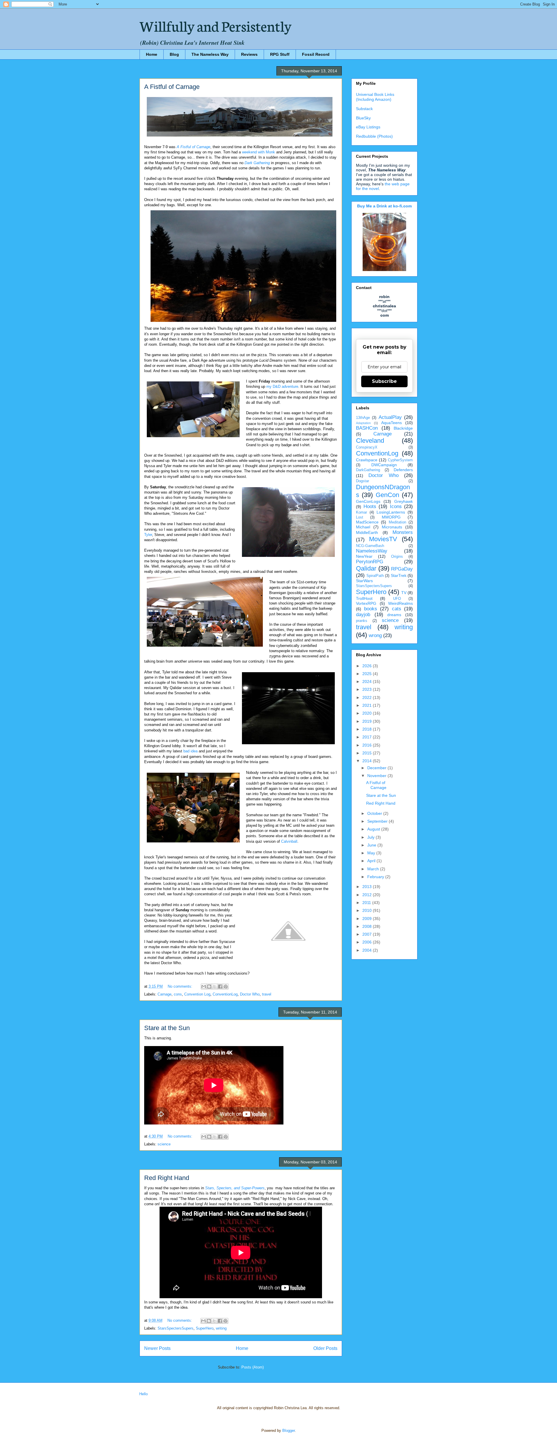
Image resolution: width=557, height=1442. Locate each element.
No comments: (180, 986)
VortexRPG (366, 603)
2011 (367, 902)
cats (396, 608)
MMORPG (391, 517)
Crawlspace (366, 460)
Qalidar (366, 568)
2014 (367, 760)
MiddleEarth (367, 532)
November (377, 775)
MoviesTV (383, 539)
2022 (367, 697)
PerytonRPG (369, 561)
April (372, 860)
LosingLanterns (391, 512)
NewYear (364, 556)
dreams (394, 614)
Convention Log (197, 994)
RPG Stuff (280, 54)
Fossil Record (316, 54)
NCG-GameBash (370, 546)
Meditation (397, 522)
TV (403, 592)
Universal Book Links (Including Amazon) (375, 97)
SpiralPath (375, 576)
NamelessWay (371, 551)
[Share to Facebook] (220, 986)
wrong (375, 635)
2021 (367, 705)
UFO (397, 599)
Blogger (288, 1430)
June (372, 845)
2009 (367, 918)
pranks (361, 621)
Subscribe (384, 381)
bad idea (190, 751)
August (374, 829)
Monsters (403, 532)
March (373, 869)
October (375, 813)
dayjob (363, 614)
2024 (367, 681)
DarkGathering (368, 470)
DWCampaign (384, 464)
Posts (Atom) (252, 1367)
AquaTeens (391, 422)
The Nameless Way (210, 54)
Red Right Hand (166, 1177)
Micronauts (392, 527)
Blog (174, 54)
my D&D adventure (282, 386)
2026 (367, 665)
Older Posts (325, 1348)
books (370, 608)
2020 (367, 713)
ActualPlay (390, 417)
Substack (364, 108)
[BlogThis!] (209, 986)
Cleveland (370, 440)
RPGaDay (402, 569)
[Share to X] (215, 986)
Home (151, 54)
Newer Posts (157, 1348)
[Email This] (204, 986)
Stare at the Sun (167, 1028)
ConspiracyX (366, 447)
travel (266, 994)
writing (221, 1328)
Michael (363, 527)
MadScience (367, 522)
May (371, 853)
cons (178, 994)
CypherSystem (400, 460)
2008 (367, 926)
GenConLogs (368, 501)
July (371, 837)
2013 (367, 886)
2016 (367, 745)
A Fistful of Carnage (172, 86)
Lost (359, 517)
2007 (367, 934)
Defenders (403, 469)
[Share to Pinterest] (226, 986)
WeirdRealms (400, 603)
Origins (397, 557)
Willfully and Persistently (216, 25)
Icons (396, 506)
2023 (367, 689)
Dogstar (362, 481)
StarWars (364, 580)
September (378, 821)
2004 (367, 950)
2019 (367, 721)
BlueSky (363, 118)
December (377, 767)
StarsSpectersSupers (175, 1328)
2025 (367, 673)
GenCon (387, 494)
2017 (367, 737)
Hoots (370, 506)
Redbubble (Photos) (374, 136)
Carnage (164, 994)
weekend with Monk (258, 152)
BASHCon (367, 428)
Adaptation (363, 423)
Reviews (249, 54)
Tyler (148, 534)
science (164, 1144)
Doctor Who (250, 994)
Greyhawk (403, 501)
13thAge (363, 418)
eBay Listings (368, 127)
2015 (367, 753)
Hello (143, 1394)
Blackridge (403, 428)
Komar (361, 512)
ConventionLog (225, 994)
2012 (367, 894)
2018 (367, 729)
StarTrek (398, 575)
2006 (367, 942)
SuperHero (205, 1328)
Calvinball (289, 841)
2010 (367, 910)
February (376, 876)
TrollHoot (364, 598)
